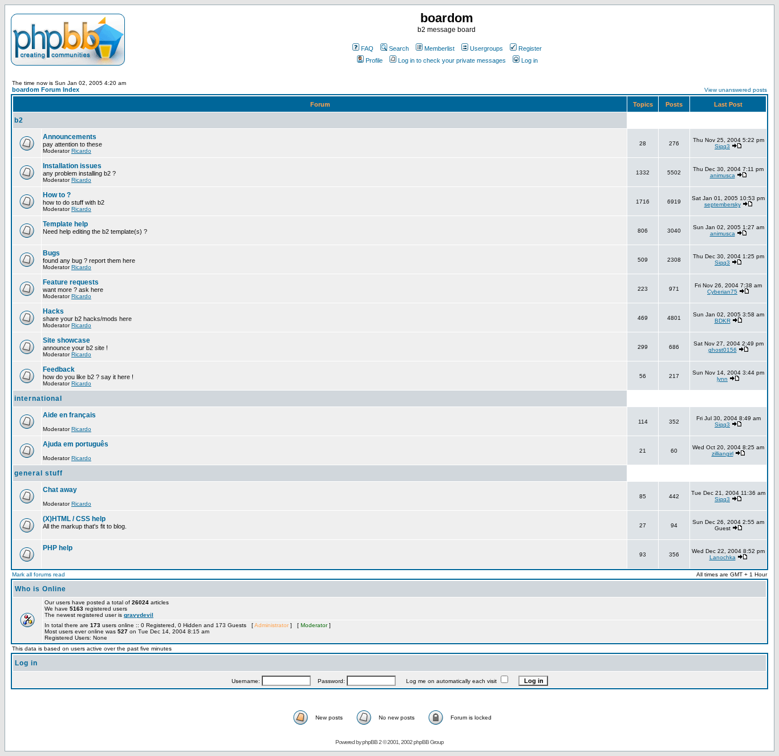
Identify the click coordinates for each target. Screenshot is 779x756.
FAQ (367, 48)
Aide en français (69, 415)
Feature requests (71, 282)
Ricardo (81, 151)
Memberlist (439, 48)
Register (530, 48)
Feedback (59, 369)
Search (399, 48)
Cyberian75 (722, 291)
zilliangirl (722, 453)
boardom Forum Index (45, 89)
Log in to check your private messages (452, 60)
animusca (722, 175)
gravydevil (138, 615)
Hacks (53, 311)
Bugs (51, 253)
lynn (722, 379)
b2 (18, 120)
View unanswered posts (735, 90)
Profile (374, 60)
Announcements (69, 137)
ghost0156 (722, 350)
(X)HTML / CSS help (74, 519)
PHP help (57, 548)
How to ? (57, 195)
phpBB (370, 742)
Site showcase (66, 340)
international (38, 399)
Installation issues (72, 166)
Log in (529, 60)
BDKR (723, 321)
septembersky (722, 204)
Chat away (60, 490)
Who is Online (40, 589)
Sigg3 (722, 146)
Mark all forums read (38, 574)
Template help (65, 224)
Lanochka (722, 557)
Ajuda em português (75, 444)
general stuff (38, 473)
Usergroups (486, 48)
